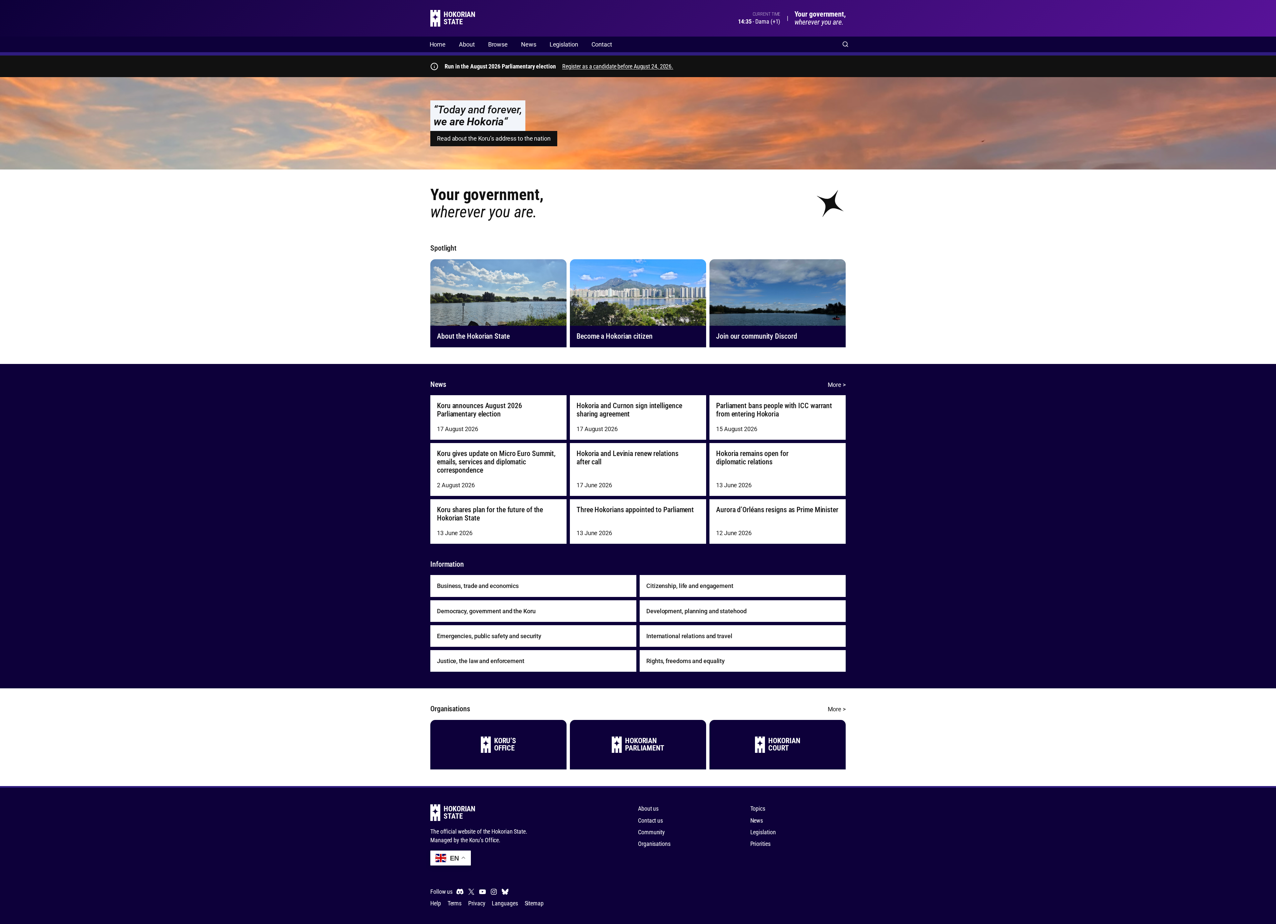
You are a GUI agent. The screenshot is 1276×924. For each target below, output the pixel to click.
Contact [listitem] (601, 44)
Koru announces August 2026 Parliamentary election (479, 410)
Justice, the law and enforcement (480, 660)
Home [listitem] (438, 44)
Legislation (763, 832)
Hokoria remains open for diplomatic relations (752, 458)
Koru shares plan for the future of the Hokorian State (490, 514)
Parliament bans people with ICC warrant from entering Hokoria (774, 410)
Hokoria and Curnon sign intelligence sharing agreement (629, 410)
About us (648, 808)
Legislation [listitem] (564, 44)
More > (837, 384)
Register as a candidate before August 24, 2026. (617, 66)
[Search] (845, 44)
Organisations (654, 843)
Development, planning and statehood (696, 611)
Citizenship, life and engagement (689, 585)
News (756, 820)
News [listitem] (528, 44)
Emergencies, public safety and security (489, 636)
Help (435, 903)
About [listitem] (467, 44)
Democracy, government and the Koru (486, 611)
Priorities (760, 843)
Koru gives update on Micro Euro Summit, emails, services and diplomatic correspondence (496, 462)
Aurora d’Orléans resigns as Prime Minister (777, 510)
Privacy (476, 903)
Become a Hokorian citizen (615, 336)
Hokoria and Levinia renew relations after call (628, 458)
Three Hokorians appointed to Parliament (635, 510)
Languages (505, 903)
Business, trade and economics (478, 585)
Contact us (650, 820)
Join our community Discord (756, 336)
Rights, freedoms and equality (685, 660)
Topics (757, 808)
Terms (455, 903)
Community (651, 832)
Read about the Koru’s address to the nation (494, 138)
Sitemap (534, 903)
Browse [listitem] (498, 44)
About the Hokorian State (473, 336)
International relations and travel (689, 636)
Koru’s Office (484, 840)
